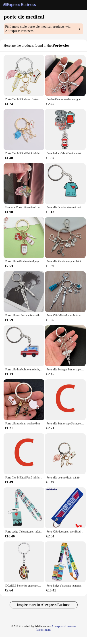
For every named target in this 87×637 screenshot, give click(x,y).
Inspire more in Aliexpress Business (43, 605)
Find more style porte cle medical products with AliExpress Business (38, 29)
